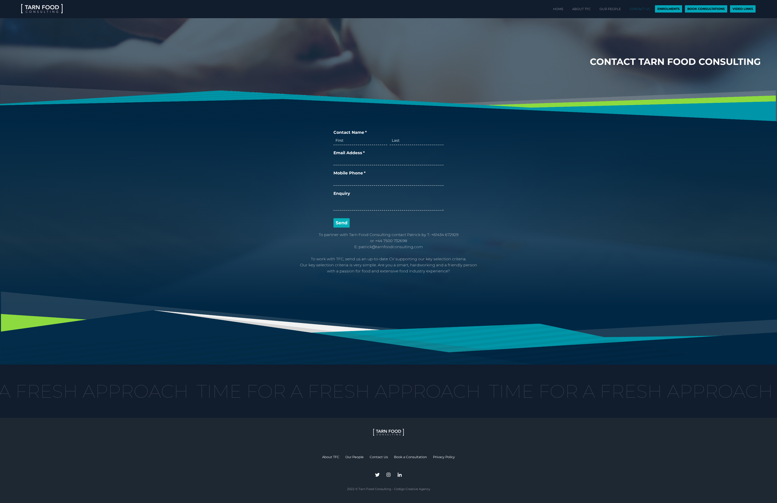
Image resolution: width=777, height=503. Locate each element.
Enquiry (341, 193)
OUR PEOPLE (610, 9)
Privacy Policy (444, 457)
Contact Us (379, 457)
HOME (558, 9)
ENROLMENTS (668, 9)
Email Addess (358, 152)
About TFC (330, 457)
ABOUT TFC (581, 9)
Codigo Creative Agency (412, 489)
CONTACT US (640, 9)
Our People (354, 457)
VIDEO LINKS (742, 9)
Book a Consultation (410, 457)
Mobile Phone (358, 173)
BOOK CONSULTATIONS (706, 9)
